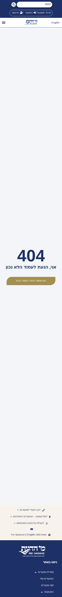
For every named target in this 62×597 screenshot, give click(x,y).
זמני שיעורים (47, 585)
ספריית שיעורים (46, 572)
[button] (3, 22)
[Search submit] (13, 4)
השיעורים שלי (47, 579)
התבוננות (49, 592)
